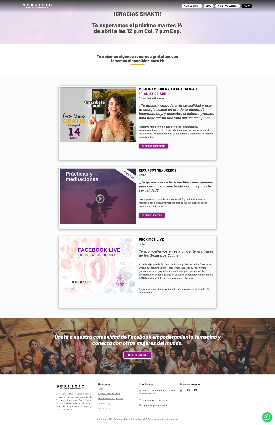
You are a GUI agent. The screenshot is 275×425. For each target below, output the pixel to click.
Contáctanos (104, 408)
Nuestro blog (104, 403)
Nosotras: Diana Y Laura (109, 393)
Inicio (100, 388)
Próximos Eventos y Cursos (110, 398)
